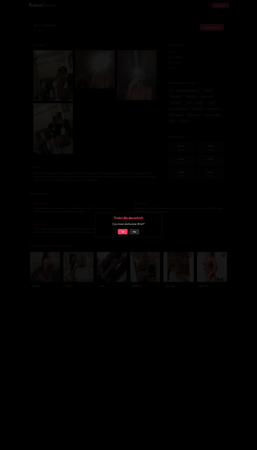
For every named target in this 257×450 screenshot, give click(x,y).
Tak (122, 231)
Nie (134, 231)
